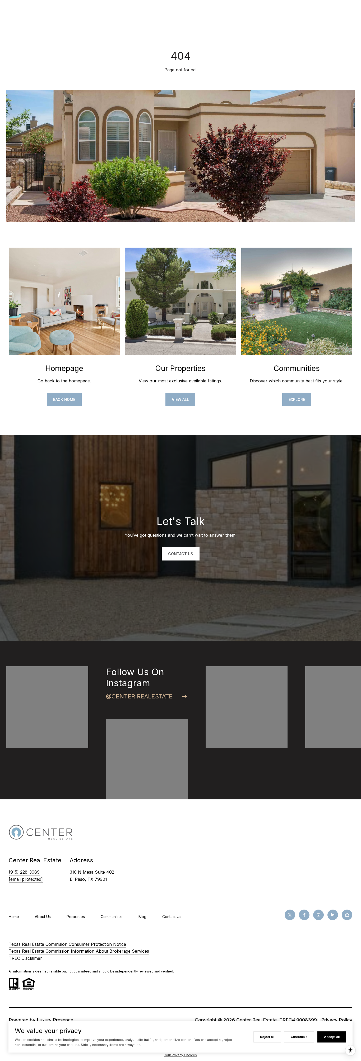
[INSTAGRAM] (318, 915)
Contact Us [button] (180, 554)
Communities (112, 916)
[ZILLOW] (347, 915)
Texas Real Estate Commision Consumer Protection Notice (67, 944)
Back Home (64, 399)
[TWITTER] (290, 915)
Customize (299, 1037)
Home (14, 916)
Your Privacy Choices (180, 1055)
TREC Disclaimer (25, 958)
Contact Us (171, 916)
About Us (43, 916)
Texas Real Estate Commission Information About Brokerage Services (79, 951)
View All (180, 399)
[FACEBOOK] (304, 915)
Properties (76, 916)
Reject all (267, 1037)
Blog (142, 916)
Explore (297, 399)
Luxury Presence (55, 1020)
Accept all (332, 1037)
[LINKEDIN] (332, 915)
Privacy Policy (336, 1020)
